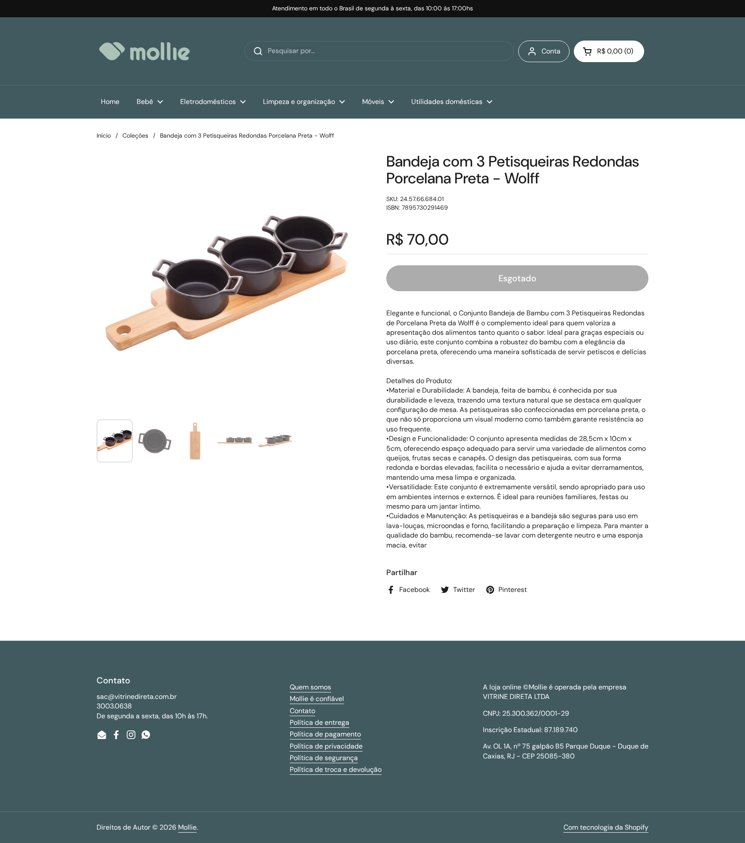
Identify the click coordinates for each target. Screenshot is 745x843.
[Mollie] (144, 51)
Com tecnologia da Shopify (605, 827)
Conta (551, 51)
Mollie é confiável (317, 698)
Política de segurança (324, 757)
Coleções (135, 135)
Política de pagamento (325, 734)
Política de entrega (319, 722)
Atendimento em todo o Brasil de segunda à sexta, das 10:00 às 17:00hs (372, 8)
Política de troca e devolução (336, 769)
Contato (302, 710)
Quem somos (310, 687)
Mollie (187, 827)
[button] (609, 51)
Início (104, 135)
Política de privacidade (326, 746)
